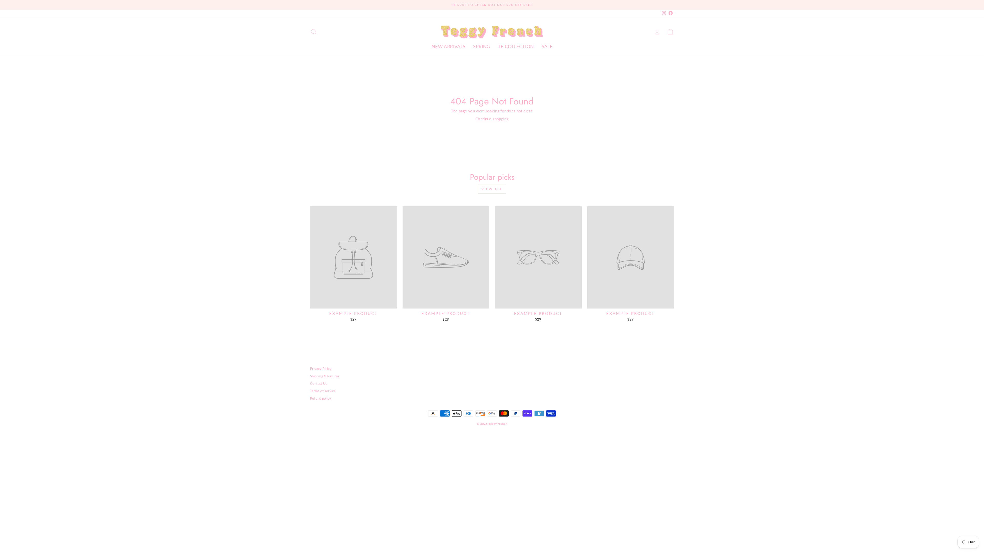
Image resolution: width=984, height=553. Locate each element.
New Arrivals (449, 46)
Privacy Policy (321, 369)
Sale (547, 46)
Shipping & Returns (325, 376)
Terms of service (323, 391)
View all (492, 189)
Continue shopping (492, 118)
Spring (481, 46)
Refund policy (320, 398)
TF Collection (516, 46)
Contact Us (318, 383)
